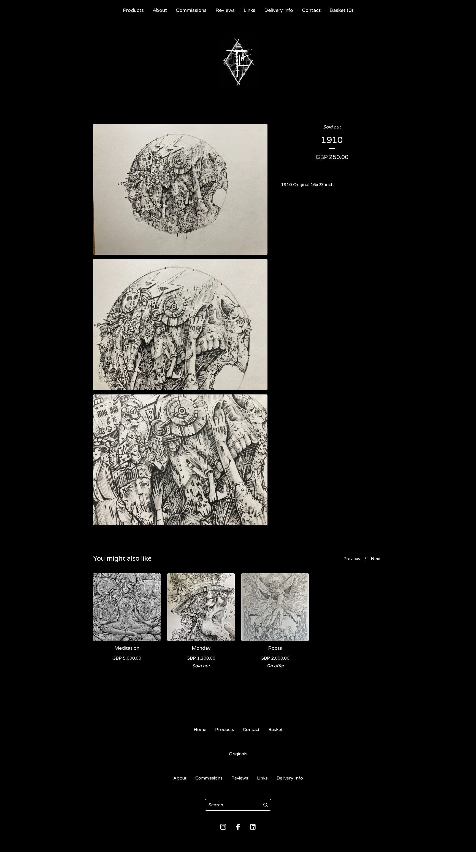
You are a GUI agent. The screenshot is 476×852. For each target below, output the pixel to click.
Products (133, 10)
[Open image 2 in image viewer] (180, 324)
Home (200, 729)
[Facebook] (238, 827)
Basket (275, 729)
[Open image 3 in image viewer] (180, 459)
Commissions (191, 10)
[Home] (238, 61)
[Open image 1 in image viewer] (180, 189)
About (160, 10)
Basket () (341, 10)
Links (249, 10)
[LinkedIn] (252, 827)
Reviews (225, 10)
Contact (311, 10)
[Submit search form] (265, 805)
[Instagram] (223, 827)
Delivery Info (278, 10)
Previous (352, 558)
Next (376, 558)
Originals (238, 754)
